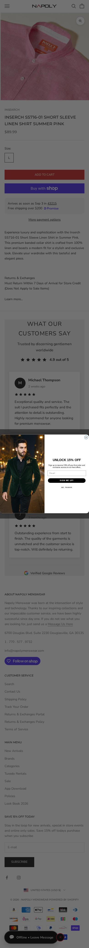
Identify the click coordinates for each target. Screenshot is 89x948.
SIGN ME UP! (67, 480)
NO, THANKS (66, 487)
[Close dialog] (86, 437)
